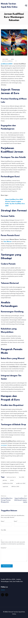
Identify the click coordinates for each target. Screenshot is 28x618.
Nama (3, 521)
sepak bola (5, 486)
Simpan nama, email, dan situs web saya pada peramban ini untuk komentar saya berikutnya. (13, 543)
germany (4, 61)
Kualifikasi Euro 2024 (8, 483)
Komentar (4, 547)
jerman (12, 480)
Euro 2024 (21, 477)
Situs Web (3, 530)
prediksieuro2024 (6, 64)
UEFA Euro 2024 (15, 486)
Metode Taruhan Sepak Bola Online (9, 5)
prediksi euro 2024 (20, 483)
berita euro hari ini (11, 477)
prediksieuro (10, 61)
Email (16, 521)
